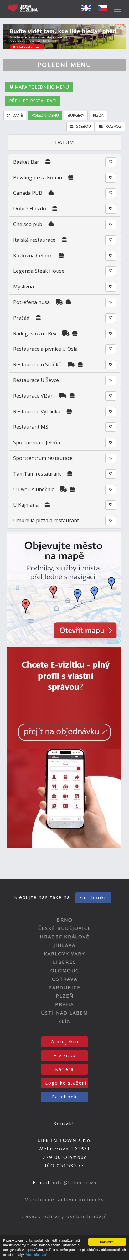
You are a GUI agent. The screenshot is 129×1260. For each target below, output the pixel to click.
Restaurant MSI (31, 426)
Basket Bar (26, 161)
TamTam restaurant (37, 473)
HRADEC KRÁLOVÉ (65, 936)
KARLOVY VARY (64, 953)
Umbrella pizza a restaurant (46, 520)
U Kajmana (26, 504)
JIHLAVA (64, 945)
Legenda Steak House (38, 270)
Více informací (36, 1254)
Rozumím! (107, 1241)
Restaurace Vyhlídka (36, 411)
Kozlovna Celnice (33, 255)
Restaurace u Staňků (37, 364)
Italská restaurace (34, 239)
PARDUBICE (64, 987)
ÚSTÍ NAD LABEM (64, 1013)
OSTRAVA (64, 979)
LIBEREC (64, 962)
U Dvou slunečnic (33, 489)
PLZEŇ (65, 996)
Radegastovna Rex (34, 333)
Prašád (21, 317)
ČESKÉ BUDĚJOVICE (64, 928)
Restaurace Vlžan (33, 395)
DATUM (64, 142)
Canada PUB (27, 192)
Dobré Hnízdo (29, 208)
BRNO (65, 920)
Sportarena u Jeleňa (36, 442)
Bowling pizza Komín (37, 177)
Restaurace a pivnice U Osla (45, 348)
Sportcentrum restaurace (43, 458)
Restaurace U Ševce (36, 380)
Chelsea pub (28, 224)
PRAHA (64, 1004)
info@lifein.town (75, 1182)
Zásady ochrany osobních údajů (64, 1216)
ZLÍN (64, 1021)
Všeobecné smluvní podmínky (64, 1199)
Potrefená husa (31, 302)
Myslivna (23, 286)
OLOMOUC (64, 970)
